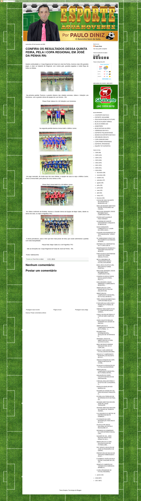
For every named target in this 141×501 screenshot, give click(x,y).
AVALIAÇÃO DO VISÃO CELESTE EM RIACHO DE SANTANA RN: (105, 377)
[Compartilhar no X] (51, 259)
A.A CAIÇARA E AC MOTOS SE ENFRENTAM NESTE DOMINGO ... (106, 415)
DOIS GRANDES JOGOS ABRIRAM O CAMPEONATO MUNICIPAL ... (106, 283)
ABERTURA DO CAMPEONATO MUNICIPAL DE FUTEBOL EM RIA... (105, 371)
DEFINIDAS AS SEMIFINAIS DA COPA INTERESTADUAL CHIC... (106, 432)
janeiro (99, 475)
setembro (100, 180)
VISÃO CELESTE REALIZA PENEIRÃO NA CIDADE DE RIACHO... (105, 322)
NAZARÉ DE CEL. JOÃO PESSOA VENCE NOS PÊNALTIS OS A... (104, 437)
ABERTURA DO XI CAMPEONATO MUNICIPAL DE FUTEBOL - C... (105, 327)
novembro (100, 175)
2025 (97, 155)
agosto (99, 182)
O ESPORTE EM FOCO (102, 115)
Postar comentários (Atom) (38, 313)
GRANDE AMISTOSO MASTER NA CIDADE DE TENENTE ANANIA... (106, 409)
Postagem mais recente (33, 309)
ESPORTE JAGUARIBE (102, 117)
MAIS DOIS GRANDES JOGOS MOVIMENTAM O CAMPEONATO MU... (106, 213)
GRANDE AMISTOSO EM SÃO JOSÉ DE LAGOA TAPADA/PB (106, 403)
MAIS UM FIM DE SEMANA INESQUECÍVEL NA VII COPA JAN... (105, 346)
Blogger (79, 490)
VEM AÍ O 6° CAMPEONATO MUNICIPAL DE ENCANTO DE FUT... (105, 356)
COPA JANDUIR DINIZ (101, 139)
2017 (97, 480)
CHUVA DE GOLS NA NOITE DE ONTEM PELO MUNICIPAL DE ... (105, 202)
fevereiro (99, 198)
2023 (97, 160)
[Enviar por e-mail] (48, 259)
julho (98, 185)
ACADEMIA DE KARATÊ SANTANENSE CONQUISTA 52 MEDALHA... (106, 223)
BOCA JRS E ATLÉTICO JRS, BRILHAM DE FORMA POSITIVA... (105, 266)
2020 (97, 168)
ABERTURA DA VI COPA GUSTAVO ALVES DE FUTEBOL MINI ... (104, 443)
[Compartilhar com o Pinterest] (54, 259)
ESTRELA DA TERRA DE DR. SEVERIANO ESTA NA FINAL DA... (106, 398)
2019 (97, 170)
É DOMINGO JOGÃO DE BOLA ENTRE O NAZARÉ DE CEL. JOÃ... (106, 460)
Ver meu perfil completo (100, 48)
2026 (97, 152)
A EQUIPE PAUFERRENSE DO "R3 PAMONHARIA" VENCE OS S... (106, 234)
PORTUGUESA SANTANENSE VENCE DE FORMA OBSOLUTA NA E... (106, 255)
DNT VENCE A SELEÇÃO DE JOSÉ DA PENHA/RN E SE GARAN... (105, 449)
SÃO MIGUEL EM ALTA (102, 137)
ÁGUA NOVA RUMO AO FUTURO (105, 119)
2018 (97, 478)
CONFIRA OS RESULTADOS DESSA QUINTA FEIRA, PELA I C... (105, 278)
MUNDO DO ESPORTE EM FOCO (105, 135)
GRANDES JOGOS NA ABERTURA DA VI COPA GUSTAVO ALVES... (105, 340)
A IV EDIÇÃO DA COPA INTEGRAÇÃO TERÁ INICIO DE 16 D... (106, 420)
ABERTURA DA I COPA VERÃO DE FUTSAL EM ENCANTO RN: (104, 289)
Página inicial (57, 309)
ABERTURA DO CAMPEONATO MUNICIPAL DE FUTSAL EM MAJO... (105, 295)
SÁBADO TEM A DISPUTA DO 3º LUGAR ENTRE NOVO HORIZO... (106, 310)
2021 (97, 165)
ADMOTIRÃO (99, 126)
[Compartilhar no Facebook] (53, 259)
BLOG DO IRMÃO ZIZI (101, 124)
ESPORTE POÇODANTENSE (104, 132)
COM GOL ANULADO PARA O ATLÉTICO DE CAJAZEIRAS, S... (106, 382)
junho (98, 188)
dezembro (100, 172)
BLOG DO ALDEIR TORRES (103, 121)
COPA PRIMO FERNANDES (103, 141)
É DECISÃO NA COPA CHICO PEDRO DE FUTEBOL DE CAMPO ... (105, 305)
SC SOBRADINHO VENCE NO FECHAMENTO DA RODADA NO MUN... (106, 240)
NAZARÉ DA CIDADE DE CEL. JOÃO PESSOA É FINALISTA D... (106, 392)
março (99, 195)
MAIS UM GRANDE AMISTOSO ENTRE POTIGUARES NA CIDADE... (106, 207)
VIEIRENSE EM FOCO (101, 130)
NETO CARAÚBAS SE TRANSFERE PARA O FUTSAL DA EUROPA (104, 261)
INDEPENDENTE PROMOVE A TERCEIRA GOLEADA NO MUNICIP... (106, 249)
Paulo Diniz (98, 46)
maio (98, 190)
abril (98, 193)
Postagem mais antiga (81, 309)
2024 (97, 157)
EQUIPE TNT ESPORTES (102, 146)
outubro (99, 177)
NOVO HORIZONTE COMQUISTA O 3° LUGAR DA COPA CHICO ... (105, 228)
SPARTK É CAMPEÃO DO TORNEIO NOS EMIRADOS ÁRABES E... (105, 466)
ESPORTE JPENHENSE (102, 144)
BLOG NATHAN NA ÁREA (102, 128)
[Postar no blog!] (49, 259)
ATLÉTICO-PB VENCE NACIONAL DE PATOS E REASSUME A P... (105, 426)
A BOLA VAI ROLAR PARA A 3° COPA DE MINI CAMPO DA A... (106, 316)
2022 (97, 162)
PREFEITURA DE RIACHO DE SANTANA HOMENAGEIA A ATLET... (106, 454)
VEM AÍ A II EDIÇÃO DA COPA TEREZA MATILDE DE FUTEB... (105, 361)
